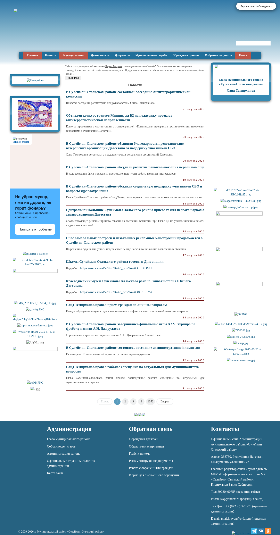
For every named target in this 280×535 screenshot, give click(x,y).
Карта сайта (55, 473)
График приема (139, 453)
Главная (32, 55)
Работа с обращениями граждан (151, 468)
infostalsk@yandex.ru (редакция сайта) (237, 499)
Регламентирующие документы (151, 460)
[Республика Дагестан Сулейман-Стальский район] (117, 38)
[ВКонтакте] (261, 531)
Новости (50, 55)
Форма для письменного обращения (154, 475)
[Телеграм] (254, 531)
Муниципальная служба (151, 55)
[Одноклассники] (268, 531)
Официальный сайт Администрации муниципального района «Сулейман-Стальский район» (237, 444)
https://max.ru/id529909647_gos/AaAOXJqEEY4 (116, 292)
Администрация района (63, 453)
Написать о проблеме (35, 229)
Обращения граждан (186, 55)
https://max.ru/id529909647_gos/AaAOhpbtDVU (116, 268)
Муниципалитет (73, 55)
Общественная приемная (146, 446)
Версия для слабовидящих (256, 6)
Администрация (69, 428)
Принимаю (73, 77)
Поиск (243, 55)
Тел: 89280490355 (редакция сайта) (235, 491)
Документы (122, 55)
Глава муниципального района (68, 439)
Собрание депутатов (218, 55)
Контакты (225, 428)
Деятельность (100, 55)
